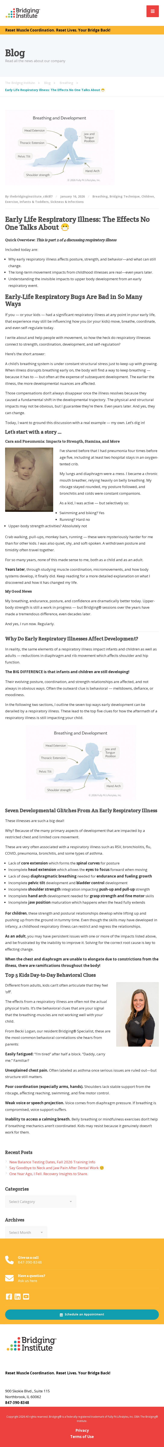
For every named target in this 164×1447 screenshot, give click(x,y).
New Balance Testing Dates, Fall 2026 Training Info (52, 1161)
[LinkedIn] (18, 1297)
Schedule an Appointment (84, 1314)
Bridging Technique (125, 196)
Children (147, 196)
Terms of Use (82, 1436)
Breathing (100, 196)
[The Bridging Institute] (23, 12)
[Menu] (152, 11)
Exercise (11, 202)
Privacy (82, 1430)
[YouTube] (26, 1297)
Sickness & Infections (67, 202)
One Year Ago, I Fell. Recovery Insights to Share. (48, 1173)
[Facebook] (9, 1297)
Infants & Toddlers (34, 202)
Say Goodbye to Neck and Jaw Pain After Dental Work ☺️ (56, 1167)
